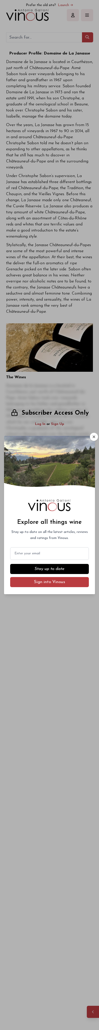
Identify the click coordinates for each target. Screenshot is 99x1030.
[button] (94, 437)
